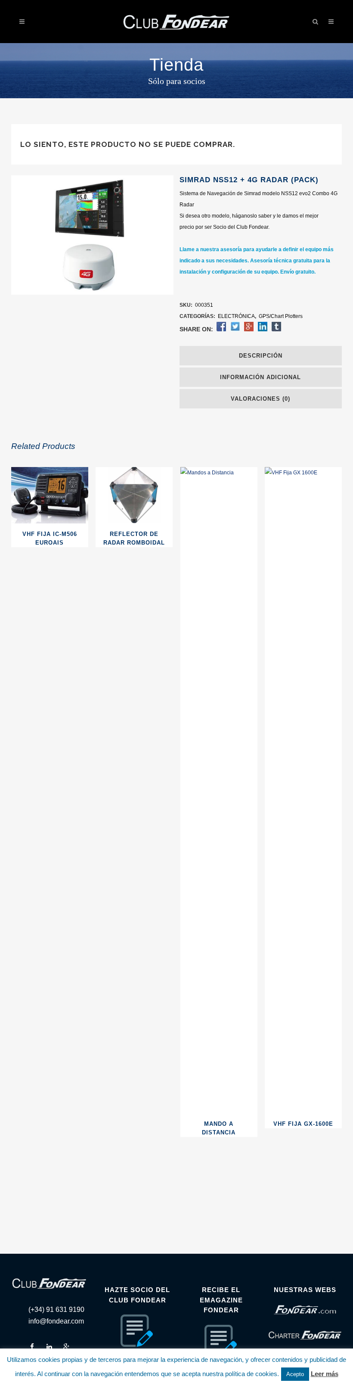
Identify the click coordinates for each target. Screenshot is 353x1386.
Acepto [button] (295, 1374)
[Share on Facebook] (221, 330)
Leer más (324, 1373)
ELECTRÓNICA (236, 316)
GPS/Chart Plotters (281, 316)
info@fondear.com (56, 1321)
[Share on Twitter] (235, 330)
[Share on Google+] (249, 330)
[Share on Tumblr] (276, 330)
